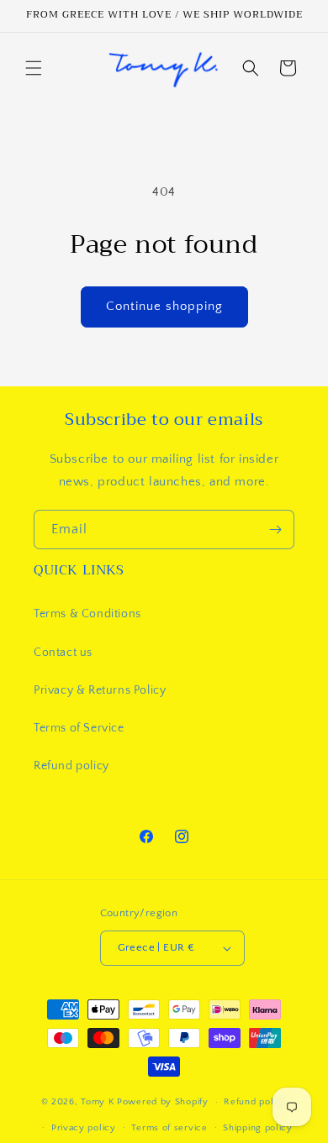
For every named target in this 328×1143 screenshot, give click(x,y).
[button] (33, 68)
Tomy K (97, 1102)
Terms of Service (79, 728)
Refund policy (71, 766)
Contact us (63, 652)
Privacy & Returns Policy (100, 690)
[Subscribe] (275, 529)
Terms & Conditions (87, 614)
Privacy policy (83, 1128)
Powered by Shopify (163, 1102)
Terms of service (169, 1128)
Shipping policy (258, 1128)
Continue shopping (164, 306)
